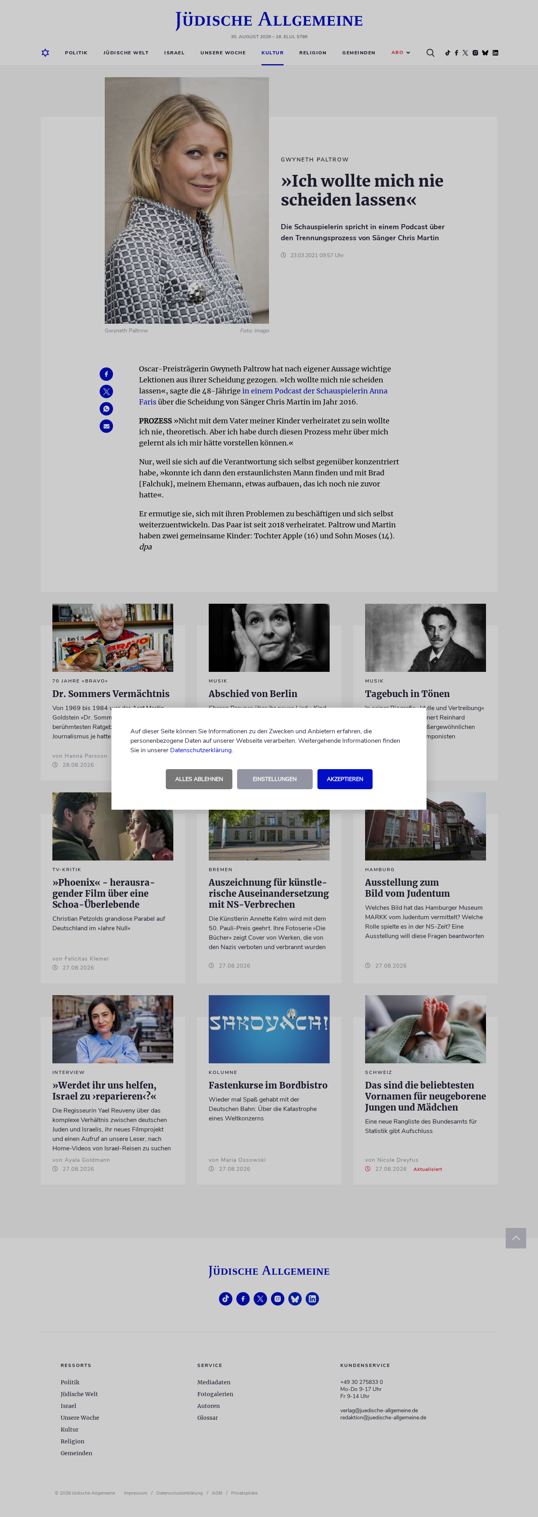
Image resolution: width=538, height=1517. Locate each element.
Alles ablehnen (199, 779)
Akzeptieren (345, 779)
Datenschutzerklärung (201, 750)
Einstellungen (275, 779)
